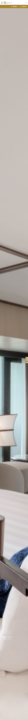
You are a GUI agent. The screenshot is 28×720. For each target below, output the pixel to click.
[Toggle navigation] (2, 2)
